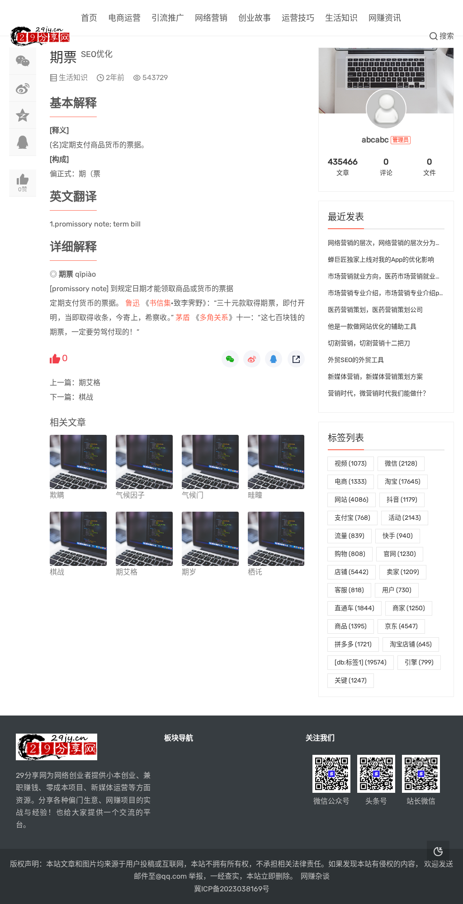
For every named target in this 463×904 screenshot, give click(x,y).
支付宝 (352, 518)
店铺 (352, 572)
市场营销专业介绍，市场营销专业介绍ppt (386, 293)
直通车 (354, 608)
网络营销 (211, 18)
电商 (351, 481)
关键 (351, 680)
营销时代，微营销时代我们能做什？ (378, 393)
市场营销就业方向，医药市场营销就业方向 (388, 276)
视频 (351, 463)
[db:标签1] (361, 662)
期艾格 (89, 382)
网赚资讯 (385, 18)
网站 (352, 500)
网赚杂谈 (315, 876)
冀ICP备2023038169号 (231, 889)
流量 (349, 536)
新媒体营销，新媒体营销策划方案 (375, 377)
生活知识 (341, 18)
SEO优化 (97, 54)
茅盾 (182, 317)
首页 (89, 18)
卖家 (403, 572)
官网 (399, 554)
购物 (350, 554)
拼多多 (353, 644)
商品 (351, 626)
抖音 (402, 500)
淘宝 (402, 481)
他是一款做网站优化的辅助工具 (372, 326)
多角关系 (214, 317)
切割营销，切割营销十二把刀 (369, 343)
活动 (404, 518)
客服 (349, 590)
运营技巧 (298, 18)
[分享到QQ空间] (22, 115)
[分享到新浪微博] (22, 88)
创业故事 (254, 18)
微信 (401, 463)
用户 (396, 590)
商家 (408, 608)
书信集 (160, 303)
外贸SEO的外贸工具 (356, 360)
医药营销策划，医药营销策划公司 (375, 310)
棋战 (86, 397)
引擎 (419, 662)
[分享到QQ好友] (22, 142)
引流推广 (167, 18)
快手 (398, 536)
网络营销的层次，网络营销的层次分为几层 (388, 243)
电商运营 (124, 18)
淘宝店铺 (411, 644)
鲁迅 (132, 303)
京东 (401, 626)
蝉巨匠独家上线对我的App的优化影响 (381, 260)
